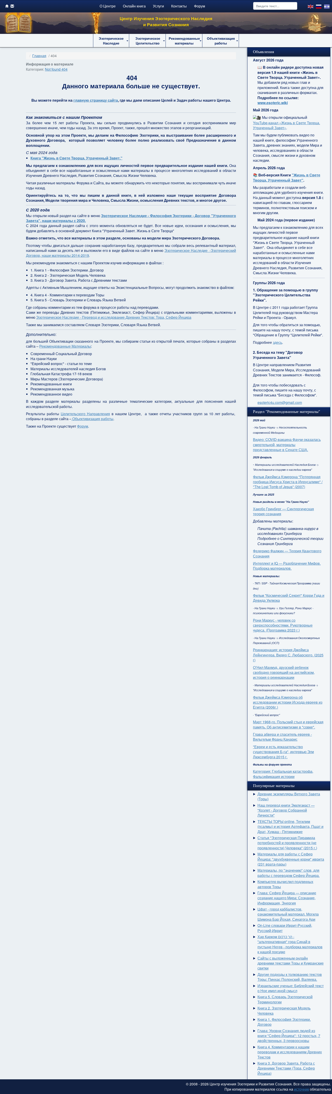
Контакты (179, 6)
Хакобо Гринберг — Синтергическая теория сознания (283, 511)
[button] (111, 40)
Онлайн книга (134, 6)
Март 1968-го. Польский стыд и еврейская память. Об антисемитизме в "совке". (288, 724)
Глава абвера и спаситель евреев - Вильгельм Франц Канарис (282, 737)
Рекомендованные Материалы (65, 346)
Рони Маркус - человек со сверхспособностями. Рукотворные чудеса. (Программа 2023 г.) (283, 625)
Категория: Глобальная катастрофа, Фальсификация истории (283, 774)
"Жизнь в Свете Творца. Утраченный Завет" (286, 177)
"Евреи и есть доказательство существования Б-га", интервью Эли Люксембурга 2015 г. (283, 751)
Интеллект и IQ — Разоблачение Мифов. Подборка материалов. (287, 566)
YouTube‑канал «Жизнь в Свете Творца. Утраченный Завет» (286, 125)
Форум (199, 6)
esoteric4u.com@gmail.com (279, 402)
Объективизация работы (92, 418)
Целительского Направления (85, 413)
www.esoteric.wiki (272, 102)
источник (301, 1089)
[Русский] (319, 6)
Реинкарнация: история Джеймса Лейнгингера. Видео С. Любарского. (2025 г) (288, 655)
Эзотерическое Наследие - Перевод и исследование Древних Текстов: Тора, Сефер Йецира (113, 317)
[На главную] (6, 6)
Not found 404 (56, 69)
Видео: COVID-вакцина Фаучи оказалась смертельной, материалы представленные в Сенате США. (287, 444)
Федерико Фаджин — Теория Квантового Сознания (287, 553)
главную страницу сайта (95, 100)
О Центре (108, 6)
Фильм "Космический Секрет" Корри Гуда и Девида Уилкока (288, 598)
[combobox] (275, 6)
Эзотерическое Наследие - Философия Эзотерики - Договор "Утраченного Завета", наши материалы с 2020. (131, 218)
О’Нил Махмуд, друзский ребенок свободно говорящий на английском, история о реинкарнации (284, 672)
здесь (277, 342)
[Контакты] (12, 6)
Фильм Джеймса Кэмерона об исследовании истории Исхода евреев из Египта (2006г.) (287, 702)
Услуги (158, 6)
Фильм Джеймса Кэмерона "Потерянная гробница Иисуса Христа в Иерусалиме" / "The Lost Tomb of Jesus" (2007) (288, 482)
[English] (311, 6)
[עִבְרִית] (327, 6)
